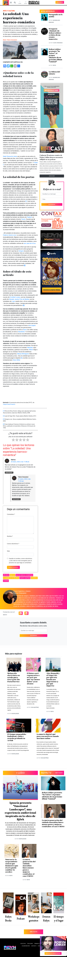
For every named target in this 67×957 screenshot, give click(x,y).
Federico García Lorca (9, 235)
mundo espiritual (25, 578)
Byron (25, 329)
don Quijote (32, 325)
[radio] (13, 440)
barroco (12, 575)
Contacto (33, 945)
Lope (13, 301)
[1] (26, 201)
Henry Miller (16, 360)
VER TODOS (59, 773)
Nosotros (23, 943)
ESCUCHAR (52, 176)
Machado (30, 347)
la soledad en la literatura (11, 578)
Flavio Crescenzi (12, 40)
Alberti (31, 349)
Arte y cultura (9, 11)
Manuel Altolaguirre (23, 354)
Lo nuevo (25, 2)
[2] (3, 419)
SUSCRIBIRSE (60, 2)
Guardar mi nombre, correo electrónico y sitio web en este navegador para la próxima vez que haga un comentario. (20, 560)
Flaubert (29, 217)
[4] (21, 358)
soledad (5, 581)
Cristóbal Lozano (15, 297)
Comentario (11, 514)
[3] (3, 416)
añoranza (6, 575)
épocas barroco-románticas (24, 575)
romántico (34, 578)
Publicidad (30, 943)
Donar (39, 945)
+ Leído (19, 2)
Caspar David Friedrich (9, 404)
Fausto (23, 219)
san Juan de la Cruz (30, 243)
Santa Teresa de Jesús (10, 156)
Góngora (21, 251)
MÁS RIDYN (33, 932)
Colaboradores (26, 945)
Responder (9, 472)
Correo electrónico (13, 543)
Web (8, 551)
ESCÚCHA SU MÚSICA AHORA (53, 953)
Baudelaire (21, 331)
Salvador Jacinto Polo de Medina (19, 299)
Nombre (10, 536)
